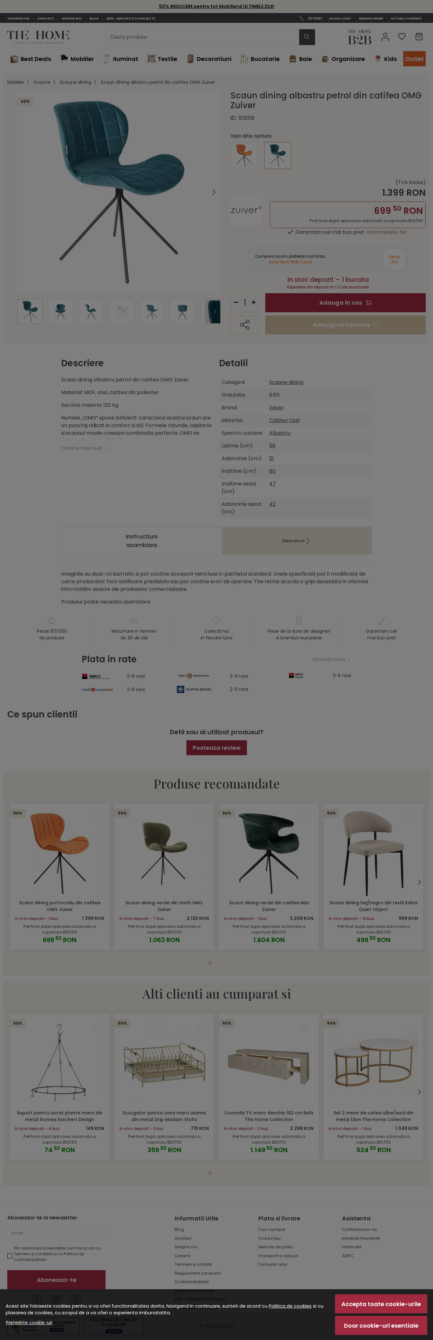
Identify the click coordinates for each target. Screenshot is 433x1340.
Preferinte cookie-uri (29, 1322)
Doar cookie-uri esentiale (381, 1326)
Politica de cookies (290, 1306)
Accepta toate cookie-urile (381, 1304)
